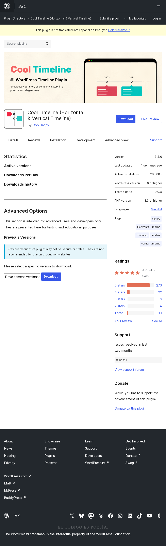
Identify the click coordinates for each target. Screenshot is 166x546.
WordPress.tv (97, 463)
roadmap (142, 235)
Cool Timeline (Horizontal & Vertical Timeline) (56, 115)
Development (86, 140)
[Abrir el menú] (159, 6)
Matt (9, 483)
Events (131, 448)
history (156, 218)
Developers (93, 456)
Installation (58, 140)
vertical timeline (150, 243)
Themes (50, 448)
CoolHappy (41, 125)
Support (156, 140)
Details (13, 140)
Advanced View (117, 140)
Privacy (9, 463)
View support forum (129, 370)
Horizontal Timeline (148, 226)
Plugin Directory (15, 18)
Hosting (10, 456)
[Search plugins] (47, 44)
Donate (133, 456)
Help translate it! (119, 30)
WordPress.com (18, 476)
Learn (89, 441)
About (8, 441)
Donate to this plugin (130, 408)
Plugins (50, 456)
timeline (155, 235)
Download (125, 119)
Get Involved (135, 441)
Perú (17, 516)
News (8, 448)
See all (157, 321)
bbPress (12, 490)
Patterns (51, 463)
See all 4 (156, 209)
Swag (132, 463)
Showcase (52, 441)
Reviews (34, 140)
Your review (123, 321)
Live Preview (150, 119)
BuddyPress (15, 498)
